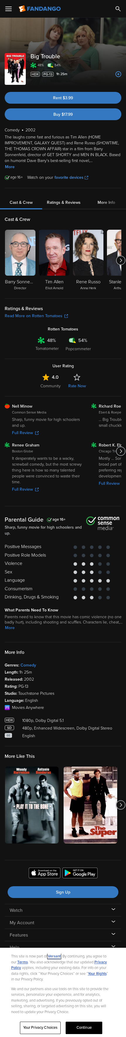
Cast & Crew (21, 202)
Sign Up (63, 892)
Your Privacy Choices (40, 1027)
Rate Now (77, 385)
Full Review (22, 432)
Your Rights (97, 973)
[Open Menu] (8, 9)
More (10, 166)
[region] (63, 992)
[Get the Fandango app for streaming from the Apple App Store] (44, 873)
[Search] (118, 9)
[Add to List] (118, 74)
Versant (54, 956)
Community (50, 385)
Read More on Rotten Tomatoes (33, 315)
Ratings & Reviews (64, 202)
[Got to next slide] (120, 260)
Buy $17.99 (63, 114)
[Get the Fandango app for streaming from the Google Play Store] (80, 873)
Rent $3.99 (63, 97)
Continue (84, 1027)
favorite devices (69, 177)
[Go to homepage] (40, 9)
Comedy (28, 665)
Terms (22, 962)
